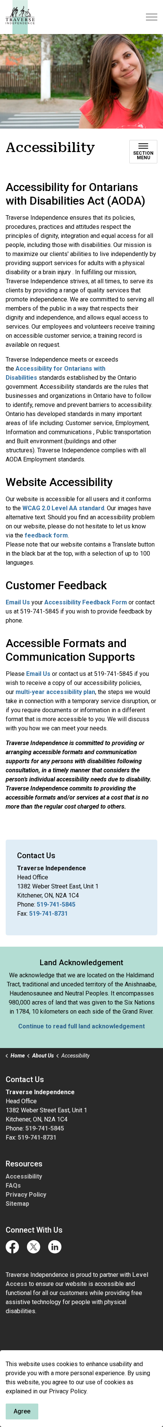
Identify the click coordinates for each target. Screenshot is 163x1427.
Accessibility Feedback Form (85, 602)
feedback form (46, 535)
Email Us (18, 602)
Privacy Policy (26, 1194)
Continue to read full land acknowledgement (81, 1026)
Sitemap (17, 1203)
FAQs (13, 1185)
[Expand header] (151, 17)
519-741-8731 (48, 913)
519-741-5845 (56, 904)
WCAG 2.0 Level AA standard (63, 508)
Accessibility (24, 1176)
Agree (22, 1411)
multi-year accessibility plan (55, 692)
